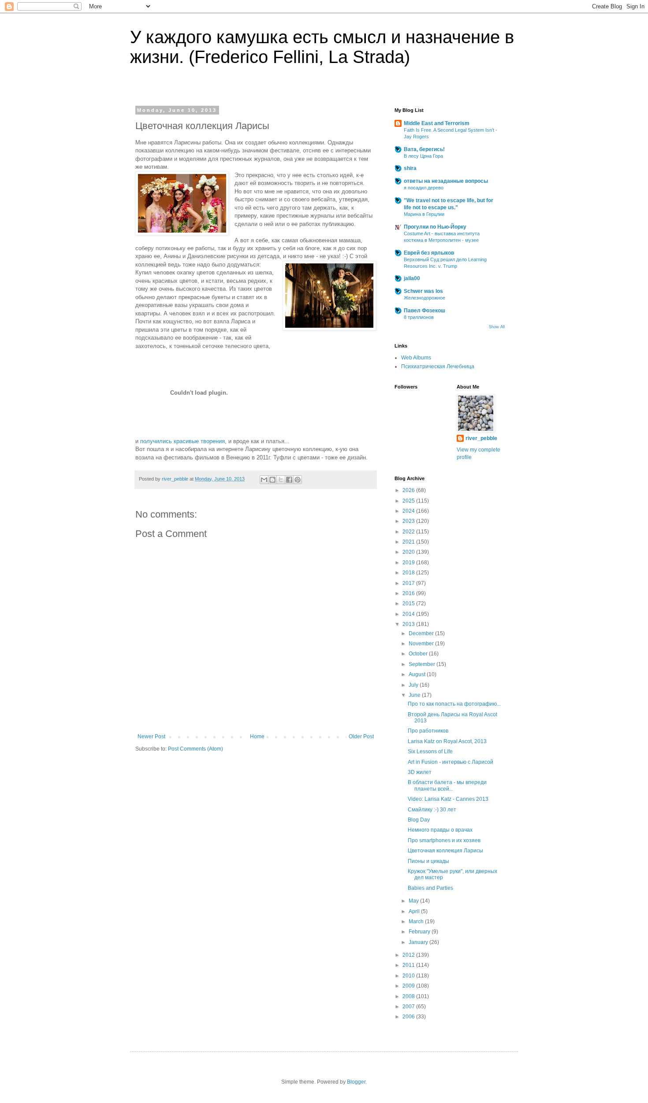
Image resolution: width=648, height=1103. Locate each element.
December (422, 633)
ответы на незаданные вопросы (446, 181)
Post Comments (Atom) (195, 749)
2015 (409, 603)
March (417, 921)
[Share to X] (280, 479)
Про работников (428, 731)
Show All (497, 327)
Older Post (361, 736)
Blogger (356, 1082)
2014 (409, 614)
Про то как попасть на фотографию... (454, 704)
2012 (409, 955)
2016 (409, 593)
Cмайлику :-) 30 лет (432, 810)
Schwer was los (423, 291)
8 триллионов (419, 317)
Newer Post (151, 736)
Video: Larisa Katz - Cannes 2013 (448, 799)
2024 (409, 511)
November (422, 643)
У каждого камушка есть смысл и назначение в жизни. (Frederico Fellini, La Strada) (322, 47)
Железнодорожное (424, 297)
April (415, 911)
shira (410, 168)
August (418, 674)
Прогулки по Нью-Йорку (435, 227)
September (422, 664)
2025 (409, 501)
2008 (409, 996)
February (420, 932)
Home (257, 736)
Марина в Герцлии (424, 214)
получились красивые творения (182, 441)
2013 (409, 624)
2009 (409, 986)
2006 (409, 1017)
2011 (409, 965)
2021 (409, 542)
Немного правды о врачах (440, 830)
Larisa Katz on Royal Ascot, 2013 (447, 741)
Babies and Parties (430, 888)
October (419, 654)
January (419, 942)
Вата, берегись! (424, 149)
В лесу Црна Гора (423, 156)
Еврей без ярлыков (429, 253)
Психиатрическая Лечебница (437, 366)
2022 (409, 532)
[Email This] (264, 479)
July (414, 685)
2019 (409, 562)
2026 (409, 490)
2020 (409, 552)
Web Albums (416, 358)
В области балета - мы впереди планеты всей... (447, 785)
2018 (409, 573)
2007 (409, 1006)
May (414, 901)
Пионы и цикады (428, 861)
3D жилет (420, 772)
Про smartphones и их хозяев (444, 840)
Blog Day (419, 820)
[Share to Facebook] (289, 479)
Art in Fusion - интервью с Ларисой (450, 762)
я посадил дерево (423, 187)
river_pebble (481, 438)
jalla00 (412, 278)
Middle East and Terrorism (436, 123)
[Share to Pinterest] (297, 479)
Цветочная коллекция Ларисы (445, 851)
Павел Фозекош (424, 310)
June (415, 695)
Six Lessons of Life (430, 751)
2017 (409, 583)
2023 (409, 521)
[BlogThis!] (272, 479)
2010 (409, 976)
